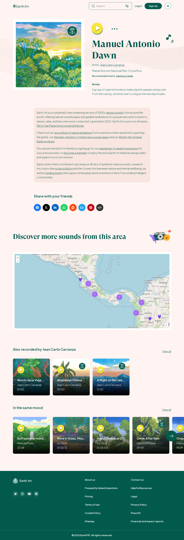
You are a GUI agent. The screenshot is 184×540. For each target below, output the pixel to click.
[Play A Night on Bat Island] (100, 370)
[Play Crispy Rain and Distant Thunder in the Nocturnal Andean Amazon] (180, 428)
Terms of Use (95, 504)
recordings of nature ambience (73, 132)
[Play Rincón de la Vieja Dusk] (20, 370)
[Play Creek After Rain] (140, 428)
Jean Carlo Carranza (112, 64)
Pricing (92, 496)
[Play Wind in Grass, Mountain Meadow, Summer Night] (60, 428)
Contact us (140, 480)
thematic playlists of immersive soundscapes (81, 137)
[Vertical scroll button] (171, 436)
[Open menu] (168, 6)
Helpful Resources (144, 488)
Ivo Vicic (62, 443)
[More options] (114, 29)
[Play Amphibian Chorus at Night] (60, 370)
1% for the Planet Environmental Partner (60, 125)
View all (166, 351)
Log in (138, 5)
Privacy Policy (142, 504)
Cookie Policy (96, 513)
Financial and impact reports (150, 521)
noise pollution (64, 168)
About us (93, 480)
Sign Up (153, 5)
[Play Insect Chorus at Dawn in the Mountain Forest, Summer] (100, 428)
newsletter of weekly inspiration (118, 148)
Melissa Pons (25, 443)
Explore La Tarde (124, 76)
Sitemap (93, 521)
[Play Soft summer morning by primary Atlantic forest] (20, 428)
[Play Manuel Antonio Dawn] (97, 28)
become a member (75, 152)
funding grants (54, 173)
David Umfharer (146, 443)
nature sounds (114, 112)
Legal (137, 496)
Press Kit (139, 513)
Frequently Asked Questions (104, 488)
